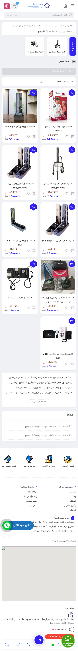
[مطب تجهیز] (39, 6)
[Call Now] (6, 525)
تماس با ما (72, 492)
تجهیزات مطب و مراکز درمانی (56, 26)
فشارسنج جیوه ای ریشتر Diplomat (58, 241)
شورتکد (73, 501)
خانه (71, 26)
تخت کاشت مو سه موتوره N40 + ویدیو (41, 426)
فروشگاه (73, 510)
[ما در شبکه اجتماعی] (7, 6)
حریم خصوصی (31, 501)
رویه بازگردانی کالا (30, 496)
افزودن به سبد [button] (72, 136)
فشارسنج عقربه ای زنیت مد (20, 298)
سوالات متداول (31, 492)
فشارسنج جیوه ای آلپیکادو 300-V (20, 126)
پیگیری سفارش (70, 505)
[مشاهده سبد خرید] (14, 7)
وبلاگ (73, 496)
